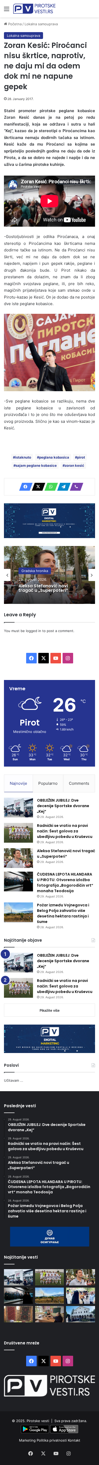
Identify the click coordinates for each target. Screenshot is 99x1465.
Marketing (28, 1440)
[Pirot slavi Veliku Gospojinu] (80, 1314)
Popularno (48, 783)
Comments (79, 783)
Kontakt (74, 1440)
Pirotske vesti (38, 1421)
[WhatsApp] (49, 487)
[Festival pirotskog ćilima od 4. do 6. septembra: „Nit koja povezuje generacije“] (18, 1314)
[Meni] (6, 11)
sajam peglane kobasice (36, 465)
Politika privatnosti (52, 1440)
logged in (33, 631)
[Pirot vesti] (34, 9)
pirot (81, 457)
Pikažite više (50, 1010)
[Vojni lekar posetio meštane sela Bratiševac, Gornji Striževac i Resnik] (49, 1314)
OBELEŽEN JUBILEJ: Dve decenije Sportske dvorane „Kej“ (63, 806)
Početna (14, 24)
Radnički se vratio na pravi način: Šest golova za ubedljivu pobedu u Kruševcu (64, 831)
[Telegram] (62, 487)
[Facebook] (24, 487)
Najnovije (18, 783)
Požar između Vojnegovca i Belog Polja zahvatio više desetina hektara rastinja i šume (63, 913)
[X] (37, 487)
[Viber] (75, 487)
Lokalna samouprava (41, 24)
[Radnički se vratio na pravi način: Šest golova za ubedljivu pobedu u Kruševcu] (18, 833)
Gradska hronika (34, 571)
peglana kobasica (54, 457)
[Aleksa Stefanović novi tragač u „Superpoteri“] (18, 858)
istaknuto (23, 457)
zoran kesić (74, 465)
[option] (49, 575)
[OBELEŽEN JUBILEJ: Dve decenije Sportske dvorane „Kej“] (18, 807)
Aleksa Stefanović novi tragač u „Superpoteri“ (43, 588)
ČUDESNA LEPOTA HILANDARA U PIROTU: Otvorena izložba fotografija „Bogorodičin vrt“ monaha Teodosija (65, 882)
